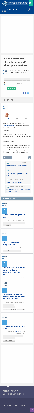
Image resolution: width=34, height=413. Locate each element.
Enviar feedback (8, 402)
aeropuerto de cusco (9, 307)
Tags (16, 405)
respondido (7, 118)
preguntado (10, 83)
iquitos (20, 336)
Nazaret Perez (18, 331)
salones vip (7, 79)
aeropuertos (7, 225)
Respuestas (12, 9)
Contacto (16, 402)
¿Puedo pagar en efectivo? (14, 182)
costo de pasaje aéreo (9, 340)
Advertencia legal (8, 405)
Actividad (6, 409)
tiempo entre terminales (10, 309)
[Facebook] (24, 93)
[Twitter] (28, 93)
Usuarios (22, 405)
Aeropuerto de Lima (9, 126)
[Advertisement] (17, 34)
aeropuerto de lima (16, 79)
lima (24, 79)
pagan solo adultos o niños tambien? (16, 165)
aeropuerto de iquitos (9, 338)
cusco (18, 309)
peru (28, 79)
